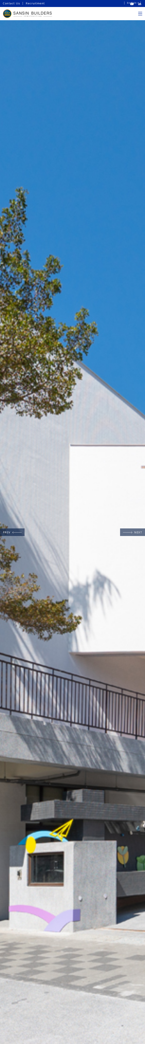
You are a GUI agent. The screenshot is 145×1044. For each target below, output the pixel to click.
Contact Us (11, 3)
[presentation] (12, 532)
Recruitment (35, 3)
